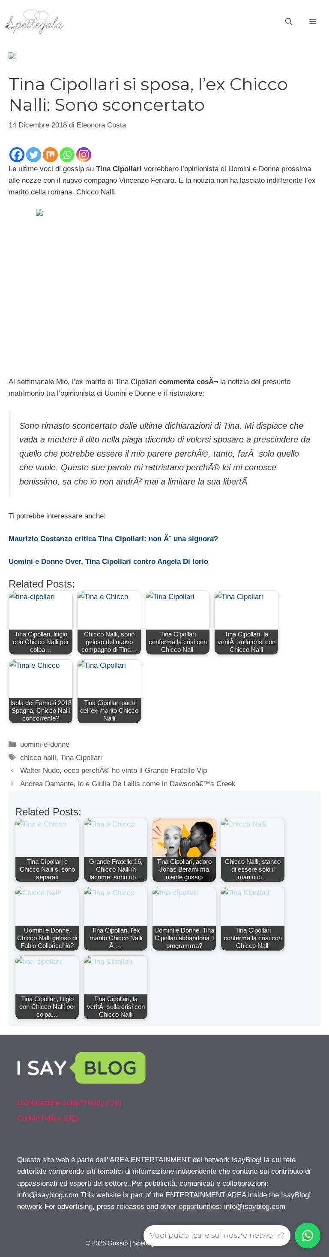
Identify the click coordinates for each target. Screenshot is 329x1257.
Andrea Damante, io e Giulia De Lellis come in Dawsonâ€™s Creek (128, 784)
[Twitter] (33, 154)
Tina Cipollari (81, 758)
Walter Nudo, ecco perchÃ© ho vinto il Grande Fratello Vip (113, 770)
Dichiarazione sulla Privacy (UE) (69, 1103)
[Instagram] (83, 154)
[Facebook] (16, 154)
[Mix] (50, 154)
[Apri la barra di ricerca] (289, 22)
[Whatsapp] (67, 154)
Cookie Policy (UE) (47, 1118)
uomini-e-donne (44, 744)
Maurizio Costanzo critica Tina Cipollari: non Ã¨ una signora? (113, 539)
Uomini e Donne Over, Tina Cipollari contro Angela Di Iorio (108, 561)
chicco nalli (38, 758)
